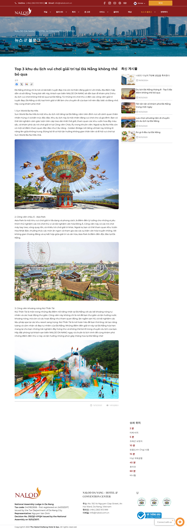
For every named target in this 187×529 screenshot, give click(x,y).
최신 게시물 (129, 68)
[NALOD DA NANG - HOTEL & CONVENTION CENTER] (23, 11)
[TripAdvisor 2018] (154, 502)
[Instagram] (109, 3)
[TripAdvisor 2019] (141, 502)
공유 (16, 80)
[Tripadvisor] (124, 3)
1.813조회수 (114, 405)
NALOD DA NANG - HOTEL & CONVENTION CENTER (45, 31)
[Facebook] (104, 3)
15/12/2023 (97, 405)
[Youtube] (114, 3)
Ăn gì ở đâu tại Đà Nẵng (148, 132)
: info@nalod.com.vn (60, 3)
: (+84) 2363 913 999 (30, 3)
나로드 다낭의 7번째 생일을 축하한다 (153, 75)
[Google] (119, 3)
